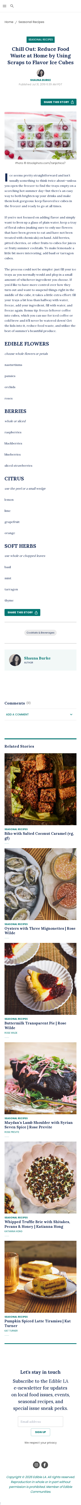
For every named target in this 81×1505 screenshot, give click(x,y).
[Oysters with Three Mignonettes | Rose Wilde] (40, 884)
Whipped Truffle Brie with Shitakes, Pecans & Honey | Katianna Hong (37, 1224)
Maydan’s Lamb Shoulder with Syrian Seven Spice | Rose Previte (39, 1125)
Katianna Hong (13, 1231)
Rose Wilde (11, 1032)
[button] (40, 714)
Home (9, 22)
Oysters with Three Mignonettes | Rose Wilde (40, 930)
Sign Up (40, 1432)
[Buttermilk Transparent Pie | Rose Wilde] (40, 979)
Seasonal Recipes (31, 22)
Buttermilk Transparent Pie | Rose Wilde (35, 1025)
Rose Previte (12, 1132)
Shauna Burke (40, 80)
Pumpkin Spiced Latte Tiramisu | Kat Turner (38, 1323)
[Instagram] (36, 1464)
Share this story (56, 102)
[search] (12, 6)
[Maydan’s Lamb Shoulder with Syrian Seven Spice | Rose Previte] (40, 1078)
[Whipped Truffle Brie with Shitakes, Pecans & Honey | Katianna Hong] (40, 1177)
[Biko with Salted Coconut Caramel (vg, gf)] (40, 789)
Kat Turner (11, 1330)
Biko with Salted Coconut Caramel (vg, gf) (39, 835)
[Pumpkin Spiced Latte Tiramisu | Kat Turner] (40, 1277)
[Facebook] (44, 1464)
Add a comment (17, 714)
